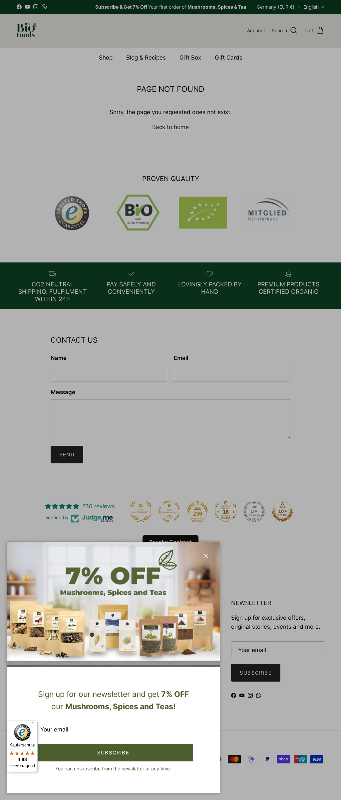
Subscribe (113, 752)
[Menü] (34, 724)
